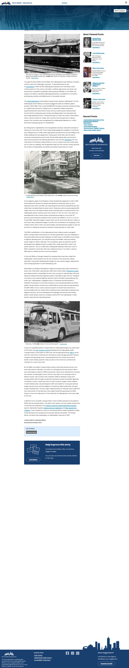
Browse (64, 3)
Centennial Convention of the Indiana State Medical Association (93, 121)
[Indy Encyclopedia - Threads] (78, 654)
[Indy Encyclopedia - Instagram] (73, 654)
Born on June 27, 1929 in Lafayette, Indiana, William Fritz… (98, 90)
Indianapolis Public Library (43, 658)
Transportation (31, 432)
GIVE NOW (97, 155)
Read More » (96, 47)
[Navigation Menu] (126, 2)
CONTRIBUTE (33, 460)
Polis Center (38, 655)
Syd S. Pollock (88, 125)
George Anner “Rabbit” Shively (94, 128)
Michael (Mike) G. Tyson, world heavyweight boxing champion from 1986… (99, 73)
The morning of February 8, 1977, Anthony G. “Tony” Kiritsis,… (97, 58)
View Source (34, 78)
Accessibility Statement (42, 660)
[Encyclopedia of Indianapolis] (16, 3)
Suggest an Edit (106, 664)
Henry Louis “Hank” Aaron (92, 130)
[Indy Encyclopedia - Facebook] (68, 654)
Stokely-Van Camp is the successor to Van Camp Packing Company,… (98, 104)
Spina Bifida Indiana (90, 126)
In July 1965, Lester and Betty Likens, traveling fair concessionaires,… (98, 44)
